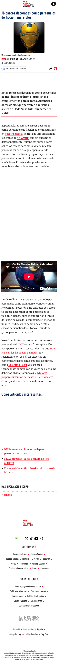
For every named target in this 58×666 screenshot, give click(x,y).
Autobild (16, 629)
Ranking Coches (12, 558)
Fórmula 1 (26, 558)
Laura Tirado (9, 62)
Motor (36, 558)
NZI (21, 344)
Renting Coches (38, 563)
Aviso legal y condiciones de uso (28, 586)
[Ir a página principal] (28, 4)
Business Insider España (33, 629)
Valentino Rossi (17, 364)
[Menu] (4, 4)
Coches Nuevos (37, 554)
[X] (26, 538)
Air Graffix (23, 137)
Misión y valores (20, 600)
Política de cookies (38, 591)
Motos (4, 59)
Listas (34, 568)
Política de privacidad (18, 591)
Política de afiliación (35, 596)
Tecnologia (24, 563)
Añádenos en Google (16, 68)
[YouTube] (36, 538)
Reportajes (45, 568)
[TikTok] (31, 538)
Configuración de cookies (29, 605)
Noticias (6, 495)
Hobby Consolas (31, 634)
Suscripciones (36, 600)
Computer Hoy (15, 634)
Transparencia (18, 596)
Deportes (46, 558)
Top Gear (45, 634)
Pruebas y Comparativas (18, 568)
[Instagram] (41, 538)
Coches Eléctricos (20, 554)
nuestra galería (14, 133)
